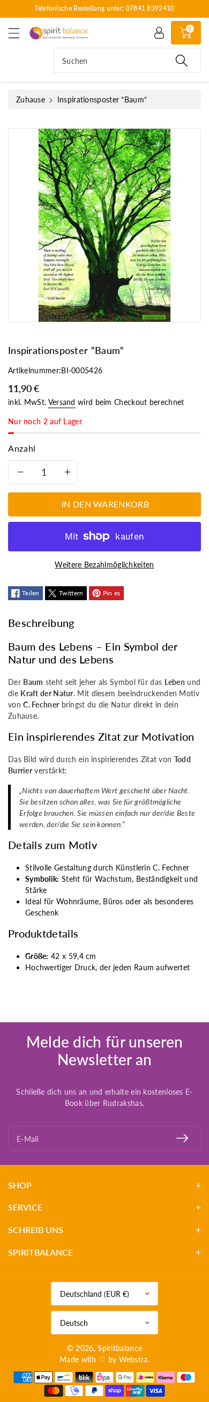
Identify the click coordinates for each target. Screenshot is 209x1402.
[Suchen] (181, 60)
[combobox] (127, 60)
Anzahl (22, 448)
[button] (18, 33)
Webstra (133, 1359)
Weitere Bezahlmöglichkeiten (104, 564)
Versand (62, 402)
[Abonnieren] (182, 1138)
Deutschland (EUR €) (94, 1293)
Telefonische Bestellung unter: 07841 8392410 (104, 8)
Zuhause (30, 99)
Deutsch (74, 1322)
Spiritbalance (120, 1348)
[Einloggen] (159, 33)
